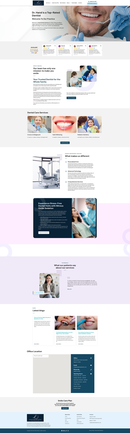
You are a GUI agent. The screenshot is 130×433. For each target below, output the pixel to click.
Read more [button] (45, 54)
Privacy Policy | (92, 430)
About (68, 2)
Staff (66, 420)
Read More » (36, 344)
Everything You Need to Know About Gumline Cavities (86, 333)
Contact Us (67, 423)
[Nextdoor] (64, 430)
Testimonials (79, 421)
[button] (102, 50)
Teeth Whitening (57, 135)
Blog (77, 420)
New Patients (63, 2)
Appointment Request (81, 418)
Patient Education (80, 423)
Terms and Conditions (99, 430)
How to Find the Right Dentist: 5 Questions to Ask (42, 318)
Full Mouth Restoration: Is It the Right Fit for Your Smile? (64, 333)
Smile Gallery (74, 2)
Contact (80, 2)
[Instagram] (68, 430)
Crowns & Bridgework (33, 135)
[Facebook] (62, 430)
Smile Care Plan (55, 2)
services (34, 100)
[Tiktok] (66, 430)
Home (66, 416)
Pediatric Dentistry (83, 135)
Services (48, 2)
